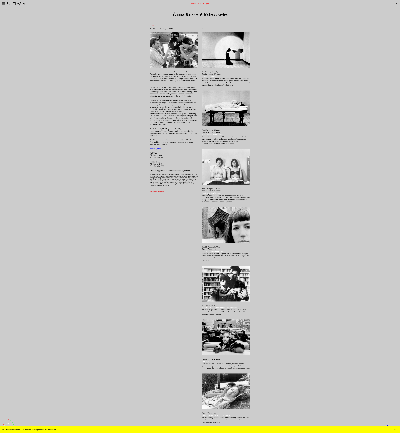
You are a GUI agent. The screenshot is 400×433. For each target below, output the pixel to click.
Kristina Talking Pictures (211, 193)
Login (394, 4)
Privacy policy (50, 430)
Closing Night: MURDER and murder (216, 415)
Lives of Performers (209, 76)
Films (152, 25)
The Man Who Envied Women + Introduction (219, 307)
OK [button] (395, 430)
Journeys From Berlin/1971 (212, 251)
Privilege (205, 361)
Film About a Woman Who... (213, 134)
